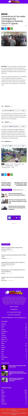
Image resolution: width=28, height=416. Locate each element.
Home (2, 12)
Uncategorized (4, 357)
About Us (3, 409)
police (3, 165)
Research (3, 347)
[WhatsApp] (11, 28)
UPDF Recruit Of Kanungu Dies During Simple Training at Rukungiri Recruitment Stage (17, 201)
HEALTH (3, 333)
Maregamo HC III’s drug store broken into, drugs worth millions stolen (20, 184)
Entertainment (4, 331)
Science (2, 349)
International (4, 337)
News (6, 12)
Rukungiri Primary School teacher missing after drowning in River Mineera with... (18, 373)
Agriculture (3, 323)
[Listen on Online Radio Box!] (19, 218)
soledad (12, 167)
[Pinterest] (8, 28)
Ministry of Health (17, 164)
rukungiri (16, 165)
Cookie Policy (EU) (14, 410)
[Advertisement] (14, 7)
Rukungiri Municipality (6, 167)
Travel (2, 355)
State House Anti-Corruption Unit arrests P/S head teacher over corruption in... (16, 379)
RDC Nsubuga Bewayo (9, 165)
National (3, 14)
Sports (2, 351)
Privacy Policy (13, 409)
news (23, 164)
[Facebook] (2, 28)
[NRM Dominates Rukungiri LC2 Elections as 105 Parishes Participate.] (4, 195)
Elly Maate (7, 164)
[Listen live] (9, 217)
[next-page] (4, 212)
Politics (2, 345)
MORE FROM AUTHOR (18, 189)
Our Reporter (4, 25)
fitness (11, 164)
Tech (2, 353)
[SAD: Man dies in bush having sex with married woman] (4, 367)
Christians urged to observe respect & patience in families (6, 184)
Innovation (3, 335)
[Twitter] (5, 28)
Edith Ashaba (3, 280)
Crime (3, 209)
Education (3, 329)
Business (3, 325)
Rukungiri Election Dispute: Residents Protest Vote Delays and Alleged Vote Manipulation (16, 207)
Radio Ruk (3, 265)
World (2, 359)
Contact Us (8, 409)
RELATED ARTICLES (6, 189)
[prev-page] (2, 212)
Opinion (3, 343)
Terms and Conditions (21, 409)
